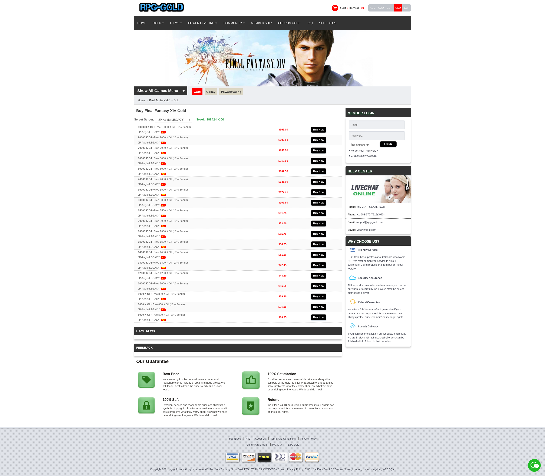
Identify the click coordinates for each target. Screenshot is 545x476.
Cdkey (210, 91)
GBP (406, 7)
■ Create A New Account (362, 155)
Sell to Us (327, 23)
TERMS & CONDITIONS (265, 469)
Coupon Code (289, 23)
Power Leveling (201, 23)
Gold (157, 23)
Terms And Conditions (283, 438)
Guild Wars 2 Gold (257, 444)
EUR (389, 7)
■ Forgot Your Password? (363, 150)
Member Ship (261, 23)
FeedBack (235, 438)
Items (175, 23)
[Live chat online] (534, 465)
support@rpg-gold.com (369, 222)
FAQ (310, 23)
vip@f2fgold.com (366, 229)
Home (141, 23)
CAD (381, 7)
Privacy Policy (308, 438)
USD (398, 7)
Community (233, 23)
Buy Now (318, 129)
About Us (260, 438)
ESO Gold (293, 444)
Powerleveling (231, 91)
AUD (372, 7)
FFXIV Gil (278, 444)
